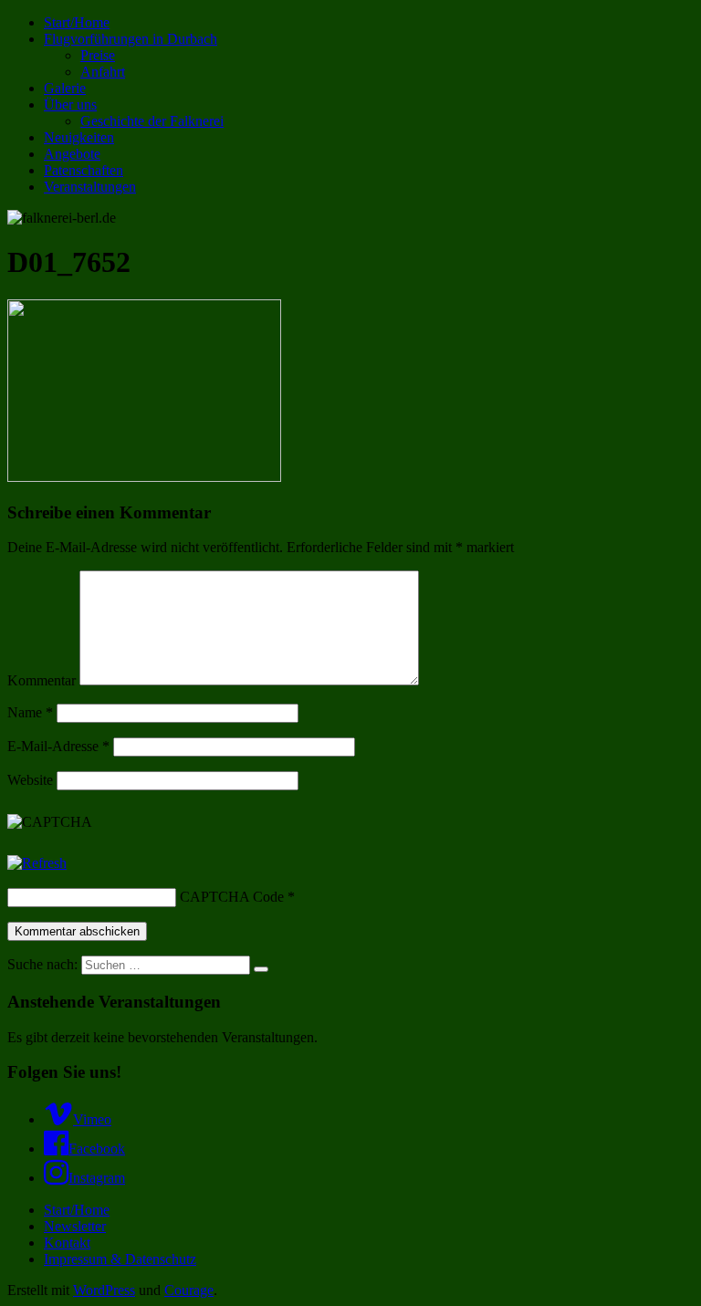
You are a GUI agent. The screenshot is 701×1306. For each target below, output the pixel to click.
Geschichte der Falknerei (152, 121)
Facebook (96, 1148)
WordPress (104, 1290)
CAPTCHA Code (232, 896)
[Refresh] (37, 863)
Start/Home (77, 22)
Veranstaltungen (90, 186)
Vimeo (92, 1119)
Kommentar (41, 680)
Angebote (72, 154)
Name (30, 712)
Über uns (70, 104)
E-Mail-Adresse (58, 746)
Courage (189, 1290)
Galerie (65, 88)
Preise (97, 55)
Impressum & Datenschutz (120, 1259)
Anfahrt (102, 71)
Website (30, 780)
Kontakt (67, 1242)
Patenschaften (83, 170)
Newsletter (75, 1226)
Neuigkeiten (79, 137)
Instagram (96, 1178)
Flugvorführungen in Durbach (130, 39)
